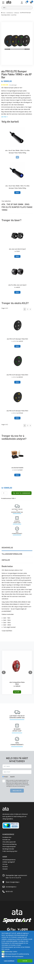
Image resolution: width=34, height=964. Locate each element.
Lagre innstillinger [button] (9, 960)
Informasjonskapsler (9, 847)
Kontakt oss (6, 840)
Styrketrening (10, 12)
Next (30, 672)
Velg (17, 192)
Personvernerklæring (9, 844)
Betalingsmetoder (8, 849)
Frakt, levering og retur (9, 851)
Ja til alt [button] (25, 960)
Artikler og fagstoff (8, 862)
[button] (3, 952)
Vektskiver (16, 12)
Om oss (4, 864)
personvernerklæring (19, 786)
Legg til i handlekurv (23, 493)
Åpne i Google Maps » (13, 882)
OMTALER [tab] (6, 560)
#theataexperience (8, 860)
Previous (4, 672)
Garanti (4, 869)
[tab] (17, 143)
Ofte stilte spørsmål (8, 842)
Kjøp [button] (17, 692)
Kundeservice (6, 837)
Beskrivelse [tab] (7, 547)
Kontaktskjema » (11, 887)
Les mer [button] (7, 949)
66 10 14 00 (9, 892)
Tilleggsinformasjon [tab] (12, 554)
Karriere (5, 867)
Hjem (4, 12)
